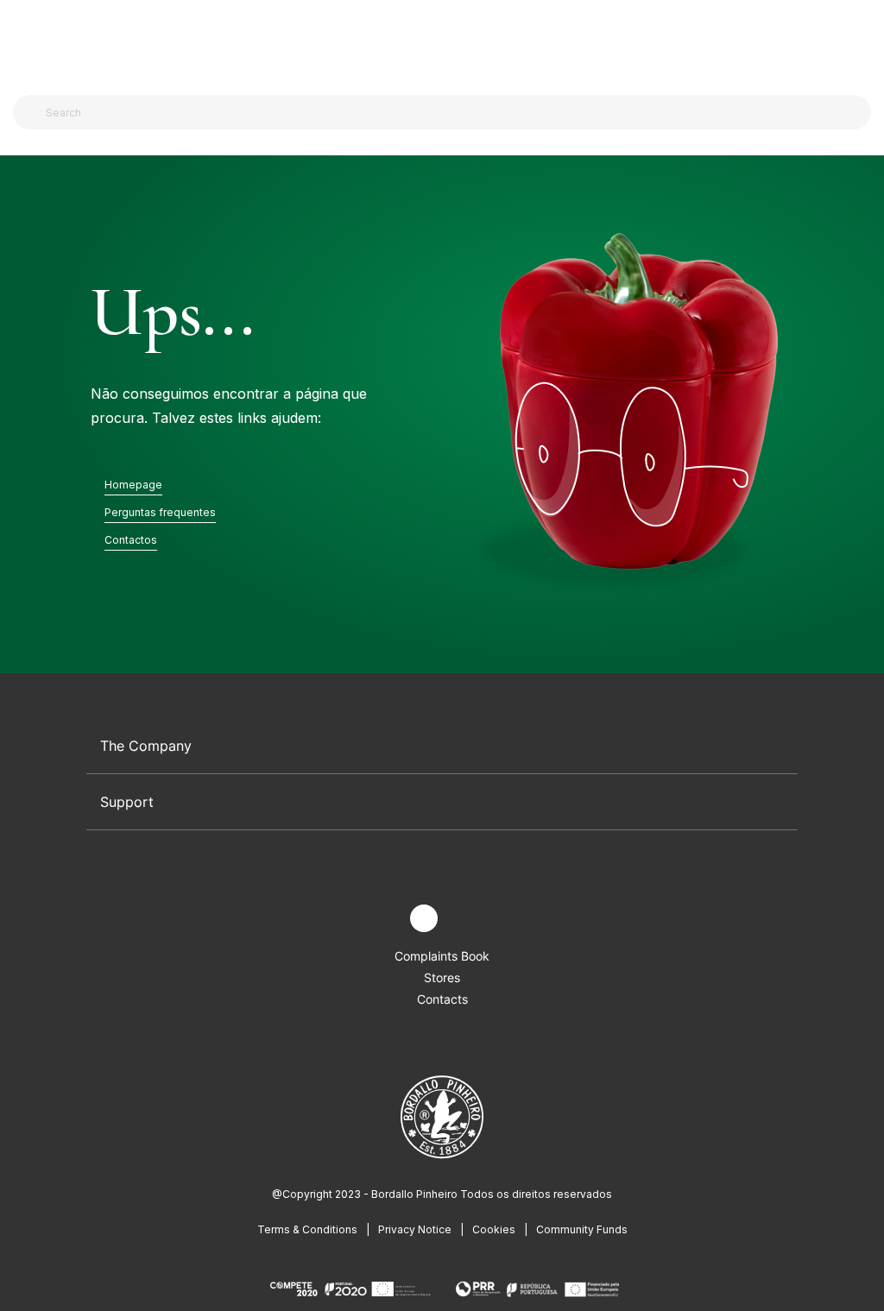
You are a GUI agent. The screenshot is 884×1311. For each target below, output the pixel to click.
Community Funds (582, 1229)
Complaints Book (442, 956)
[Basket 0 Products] (864, 42)
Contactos (130, 539)
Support (127, 801)
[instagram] (424, 918)
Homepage (133, 484)
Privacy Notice (414, 1229)
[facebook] (384, 918)
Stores (442, 977)
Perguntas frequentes (160, 512)
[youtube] (464, 918)
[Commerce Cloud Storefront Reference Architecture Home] (438, 42)
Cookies (493, 1229)
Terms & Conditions (307, 1229)
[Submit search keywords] (30, 112)
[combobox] (452, 112)
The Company (146, 745)
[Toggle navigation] (22, 41)
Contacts (442, 999)
